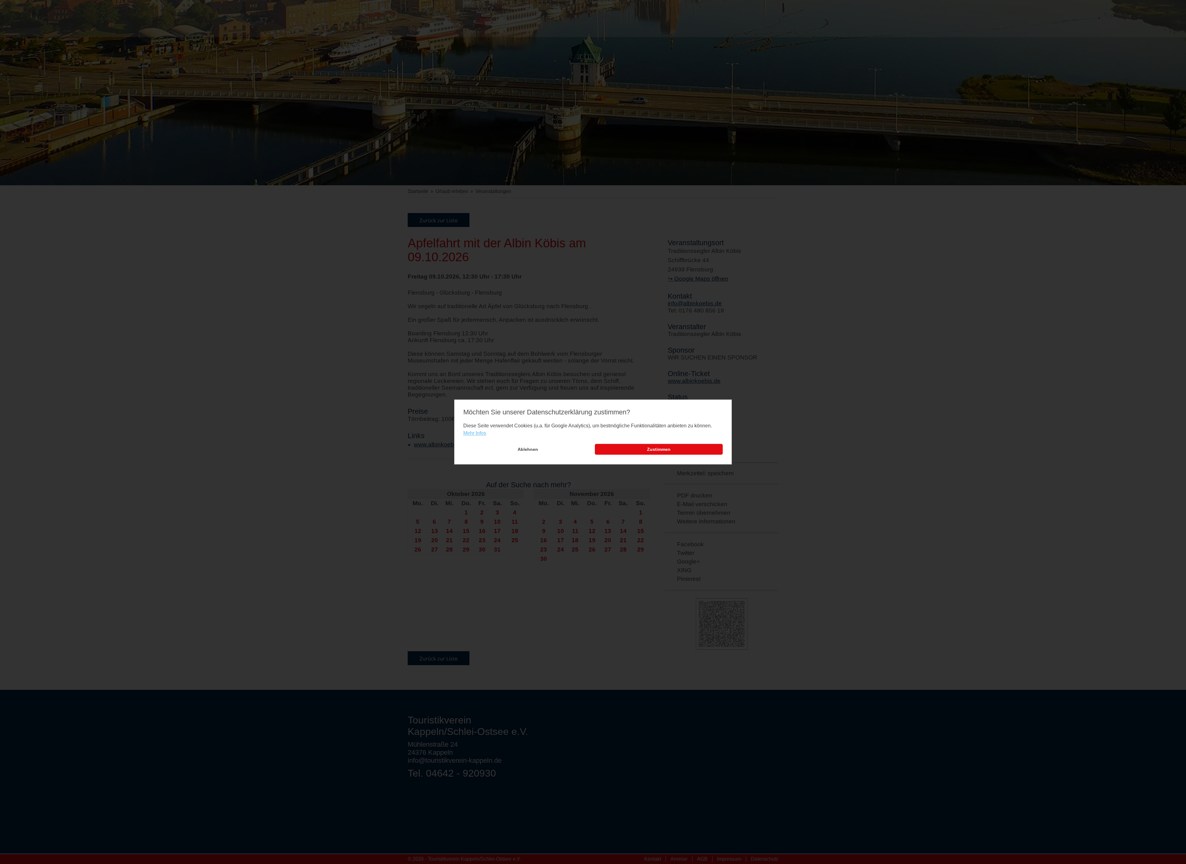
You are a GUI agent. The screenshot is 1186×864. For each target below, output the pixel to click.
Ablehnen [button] (528, 449)
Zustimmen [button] (659, 449)
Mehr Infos (474, 433)
